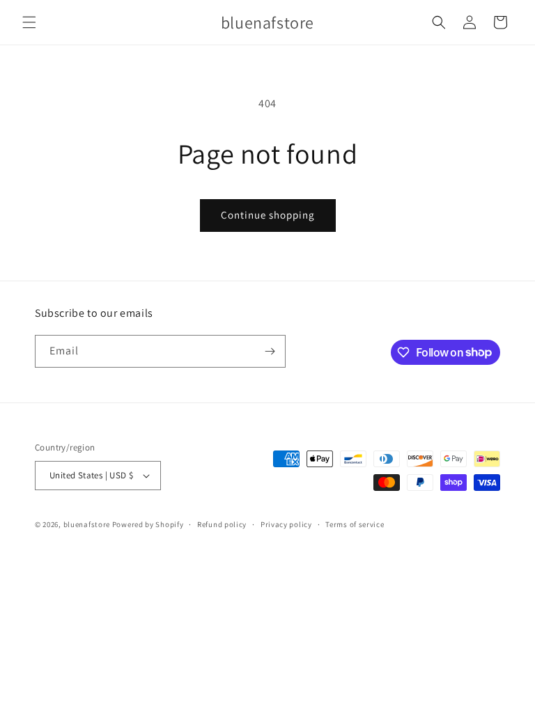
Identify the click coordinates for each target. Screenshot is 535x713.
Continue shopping (268, 214)
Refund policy (222, 524)
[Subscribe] (269, 351)
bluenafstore (86, 524)
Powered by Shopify (148, 524)
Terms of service (354, 524)
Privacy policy (286, 524)
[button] (29, 22)
